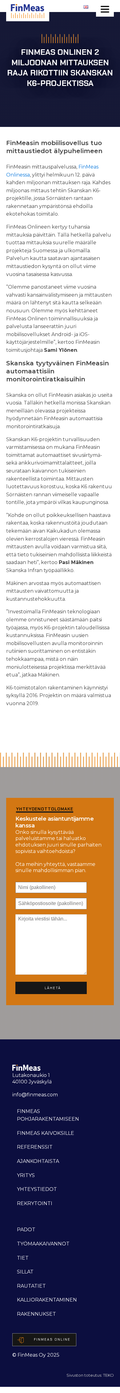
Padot (26, 1230)
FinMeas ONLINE (52, 1339)
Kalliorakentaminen (47, 1300)
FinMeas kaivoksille (45, 1133)
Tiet (23, 1258)
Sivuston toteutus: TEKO (90, 1375)
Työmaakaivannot (43, 1244)
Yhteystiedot (37, 1189)
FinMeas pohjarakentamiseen (48, 1115)
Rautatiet (31, 1286)
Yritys (26, 1175)
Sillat (25, 1272)
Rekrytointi (34, 1203)
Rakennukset (36, 1314)
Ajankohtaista (38, 1161)
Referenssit (35, 1147)
